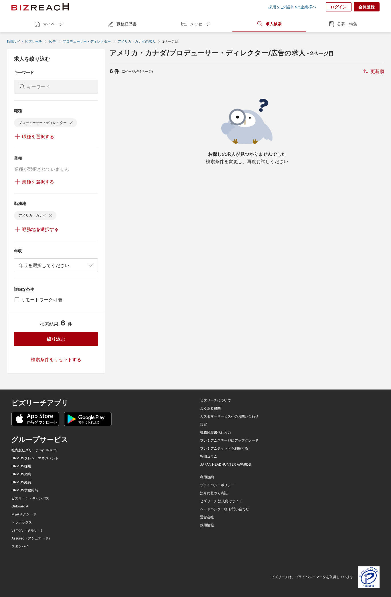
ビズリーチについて (215, 400)
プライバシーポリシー (217, 485)
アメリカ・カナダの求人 (136, 41)
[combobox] (56, 265)
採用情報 (207, 525)
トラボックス (21, 522)
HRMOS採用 (21, 466)
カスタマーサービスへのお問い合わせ (229, 416)
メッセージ (200, 23)
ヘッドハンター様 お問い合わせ (224, 509)
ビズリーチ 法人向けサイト (221, 501)
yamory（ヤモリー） (27, 530)
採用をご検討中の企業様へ (292, 7)
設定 (203, 424)
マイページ (53, 23)
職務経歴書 (126, 23)
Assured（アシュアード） (31, 538)
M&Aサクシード (23, 514)
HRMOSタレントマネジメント (35, 458)
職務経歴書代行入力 (215, 432)
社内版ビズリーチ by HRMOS (34, 450)
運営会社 (207, 517)
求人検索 (274, 23)
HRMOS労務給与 (24, 490)
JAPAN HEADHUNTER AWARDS (225, 464)
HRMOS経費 (21, 482)
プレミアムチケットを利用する (224, 448)
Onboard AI (20, 506)
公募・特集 (347, 23)
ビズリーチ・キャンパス (30, 498)
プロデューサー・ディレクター (87, 41)
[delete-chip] (71, 122)
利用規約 (207, 477)
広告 (52, 41)
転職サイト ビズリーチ (24, 41)
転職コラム (208, 456)
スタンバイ (20, 546)
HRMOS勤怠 (21, 474)
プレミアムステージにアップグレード (229, 440)
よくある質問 (210, 408)
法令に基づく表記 (214, 493)
